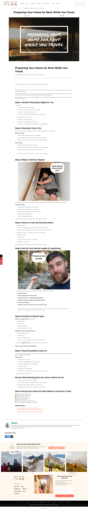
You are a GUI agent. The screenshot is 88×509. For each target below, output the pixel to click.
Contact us (54, 502)
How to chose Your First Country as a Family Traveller (30, 409)
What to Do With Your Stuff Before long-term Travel (30, 411)
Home (11, 8)
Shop (53, 3)
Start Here (22, 3)
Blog (27, 3)
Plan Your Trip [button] (46, 3)
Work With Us (68, 502)
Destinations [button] (33, 3)
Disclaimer (27, 502)
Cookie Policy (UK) (61, 502)
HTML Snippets (40, 508)
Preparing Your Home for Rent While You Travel (44, 12)
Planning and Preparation (18, 8)
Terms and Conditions (41, 502)
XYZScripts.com (48, 508)
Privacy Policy (34, 502)
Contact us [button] (58, 3)
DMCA (23, 502)
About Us (39, 3)
